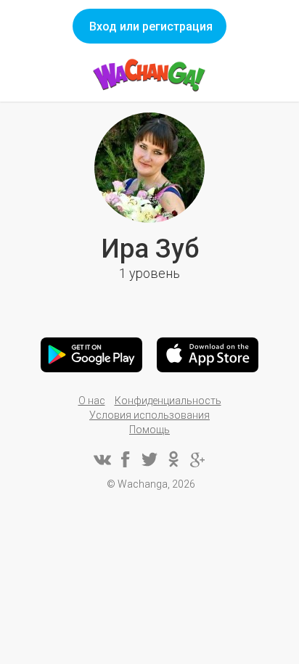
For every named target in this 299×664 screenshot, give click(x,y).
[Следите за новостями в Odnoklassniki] (173, 459)
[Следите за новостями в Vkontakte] (101, 459)
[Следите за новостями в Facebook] (125, 459)
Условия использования (149, 415)
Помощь (149, 429)
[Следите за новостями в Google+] (197, 459)
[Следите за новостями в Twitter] (149, 459)
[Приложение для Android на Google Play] (91, 354)
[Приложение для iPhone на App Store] (207, 354)
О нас (91, 400)
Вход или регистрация (151, 26)
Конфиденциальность (168, 400)
